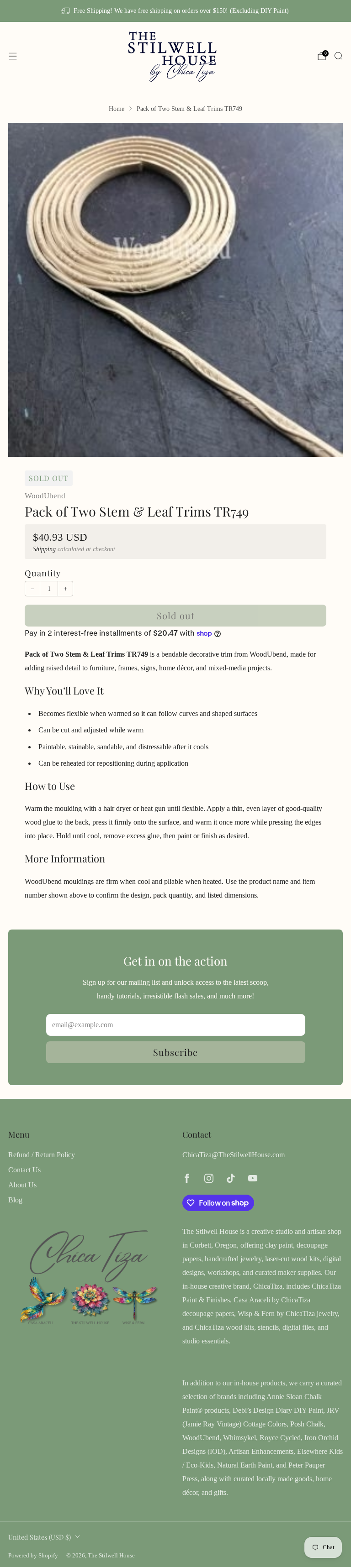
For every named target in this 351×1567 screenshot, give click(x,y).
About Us (22, 1185)
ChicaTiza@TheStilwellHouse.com (233, 1155)
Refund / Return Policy (41, 1155)
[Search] (338, 55)
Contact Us (24, 1170)
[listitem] (175, 11)
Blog (15, 1200)
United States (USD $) (39, 1536)
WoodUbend (45, 495)
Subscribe (175, 1052)
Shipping (44, 549)
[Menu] (12, 56)
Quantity (43, 573)
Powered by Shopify (33, 1555)
